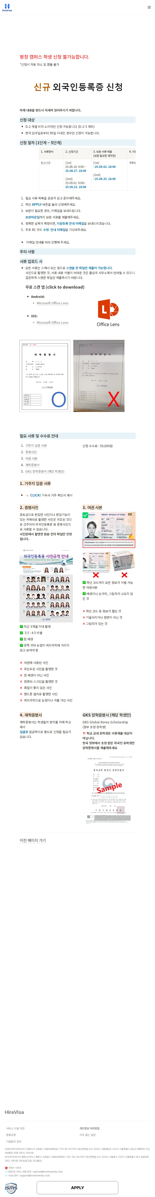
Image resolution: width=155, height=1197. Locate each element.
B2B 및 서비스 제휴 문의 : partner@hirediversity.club (35, 1171)
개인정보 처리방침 (89, 1128)
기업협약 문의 (13, 1141)
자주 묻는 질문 (88, 1135)
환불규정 (11, 1135)
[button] (149, 7)
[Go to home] (7, 7)
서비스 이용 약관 (15, 1128)
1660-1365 (14, 1167)
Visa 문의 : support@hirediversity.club (29, 1175)
